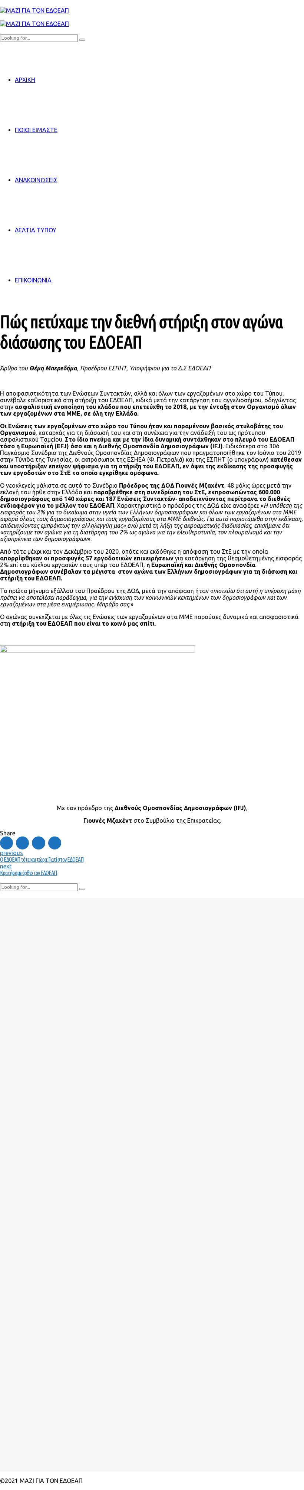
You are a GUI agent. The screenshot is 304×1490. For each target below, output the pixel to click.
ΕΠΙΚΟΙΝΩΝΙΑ (33, 280)
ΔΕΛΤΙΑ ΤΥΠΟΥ (35, 230)
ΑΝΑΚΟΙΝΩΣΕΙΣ (36, 180)
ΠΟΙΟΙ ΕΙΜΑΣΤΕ (36, 130)
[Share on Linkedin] (38, 842)
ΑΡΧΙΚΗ (25, 79)
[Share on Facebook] (6, 842)
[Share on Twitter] (22, 842)
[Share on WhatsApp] (54, 842)
